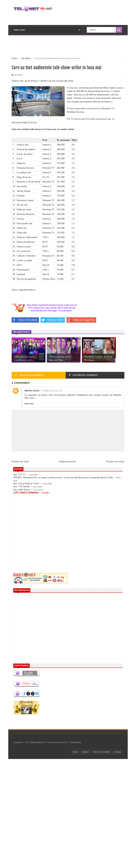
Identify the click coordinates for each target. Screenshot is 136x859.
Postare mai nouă (20, 461)
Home (75, 752)
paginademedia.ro (27, 289)
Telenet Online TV (38, 742)
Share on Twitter (55, 320)
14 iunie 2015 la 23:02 (51, 391)
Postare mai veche (115, 461)
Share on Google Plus (84, 320)
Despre (85, 752)
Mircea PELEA (32, 391)
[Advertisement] (73, 45)
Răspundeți (29, 404)
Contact (117, 752)
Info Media (18, 75)
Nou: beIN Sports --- (27, 489)
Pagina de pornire (67, 461)
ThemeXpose (75, 742)
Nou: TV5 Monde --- (27, 486)
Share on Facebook (28, 320)
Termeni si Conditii (101, 752)
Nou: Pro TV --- (25, 474)
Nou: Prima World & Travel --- (32, 483)
